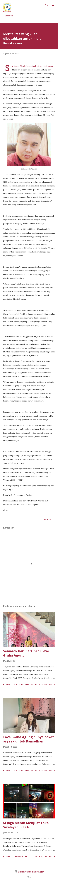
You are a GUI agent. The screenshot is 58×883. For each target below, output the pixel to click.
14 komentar (20, 856)
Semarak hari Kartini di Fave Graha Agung (26, 653)
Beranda (9, 15)
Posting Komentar (23, 684)
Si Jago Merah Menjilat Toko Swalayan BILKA (26, 824)
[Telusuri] (46, 4)
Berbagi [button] (48, 519)
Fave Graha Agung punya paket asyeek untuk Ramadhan (28, 739)
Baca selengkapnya (45, 684)
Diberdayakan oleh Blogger (31, 871)
